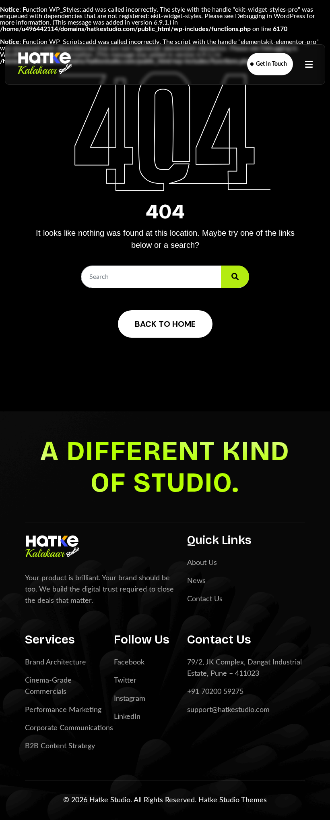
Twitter (125, 680)
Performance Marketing (63, 710)
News (196, 581)
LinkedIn (127, 716)
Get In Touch (271, 64)
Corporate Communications (69, 728)
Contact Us (205, 599)
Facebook (129, 662)
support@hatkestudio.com (228, 710)
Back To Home (165, 324)
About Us (202, 563)
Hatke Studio (219, 800)
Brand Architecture (55, 662)
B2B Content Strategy (60, 746)
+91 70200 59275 (215, 691)
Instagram (129, 698)
